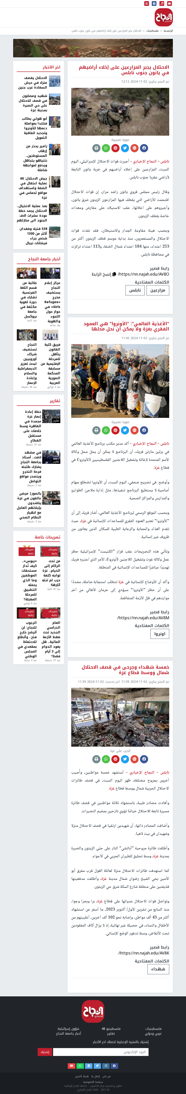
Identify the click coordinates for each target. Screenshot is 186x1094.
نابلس (135, 290)
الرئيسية (168, 30)
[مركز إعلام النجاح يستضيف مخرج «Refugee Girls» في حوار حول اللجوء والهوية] (50, 273)
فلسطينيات (152, 30)
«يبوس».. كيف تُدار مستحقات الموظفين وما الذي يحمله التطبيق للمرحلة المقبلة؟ (29, 580)
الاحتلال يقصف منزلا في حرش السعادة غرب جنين (32, 83)
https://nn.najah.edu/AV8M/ (143, 618)
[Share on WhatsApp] (106, 148)
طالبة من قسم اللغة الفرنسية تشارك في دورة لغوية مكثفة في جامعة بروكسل (28, 300)
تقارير (55, 401)
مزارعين (157, 290)
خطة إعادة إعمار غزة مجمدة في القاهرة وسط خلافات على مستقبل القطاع (30, 426)
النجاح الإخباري (164, 17)
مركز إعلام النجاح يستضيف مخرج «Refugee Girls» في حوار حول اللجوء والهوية (52, 302)
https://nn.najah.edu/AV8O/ (143, 274)
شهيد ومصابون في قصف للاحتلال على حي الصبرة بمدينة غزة (33, 103)
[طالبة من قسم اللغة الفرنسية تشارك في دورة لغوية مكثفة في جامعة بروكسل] (27, 273)
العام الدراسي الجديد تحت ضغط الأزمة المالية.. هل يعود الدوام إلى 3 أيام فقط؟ (51, 639)
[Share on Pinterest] (115, 148)
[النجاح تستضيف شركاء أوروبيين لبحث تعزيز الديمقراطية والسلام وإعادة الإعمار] (27, 335)
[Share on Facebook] (144, 148)
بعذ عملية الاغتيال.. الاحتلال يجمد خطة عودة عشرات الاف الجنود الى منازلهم (32, 213)
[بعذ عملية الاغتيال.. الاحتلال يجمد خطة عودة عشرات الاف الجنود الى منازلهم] (54, 209)
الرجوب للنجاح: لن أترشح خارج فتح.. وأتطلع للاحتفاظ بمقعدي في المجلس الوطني (27, 639)
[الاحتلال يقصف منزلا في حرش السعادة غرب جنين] (54, 81)
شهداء (158, 969)
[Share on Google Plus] (134, 148)
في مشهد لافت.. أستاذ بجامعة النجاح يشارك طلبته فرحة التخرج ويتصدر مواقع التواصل (30, 467)
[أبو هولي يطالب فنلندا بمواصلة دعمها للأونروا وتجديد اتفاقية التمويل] (54, 122)
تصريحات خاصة (47, 537)
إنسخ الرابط (102, 274)
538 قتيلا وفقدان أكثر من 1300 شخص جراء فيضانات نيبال (33, 236)
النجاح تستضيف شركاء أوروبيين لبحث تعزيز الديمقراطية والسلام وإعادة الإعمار (27, 363)
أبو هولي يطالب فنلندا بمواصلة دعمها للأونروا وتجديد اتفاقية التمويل (34, 128)
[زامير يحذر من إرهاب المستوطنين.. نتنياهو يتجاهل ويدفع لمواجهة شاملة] (54, 149)
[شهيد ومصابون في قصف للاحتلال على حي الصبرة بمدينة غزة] (54, 99)
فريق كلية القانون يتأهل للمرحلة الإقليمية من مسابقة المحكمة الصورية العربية (50, 363)
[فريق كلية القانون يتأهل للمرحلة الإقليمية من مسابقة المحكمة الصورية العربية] (50, 335)
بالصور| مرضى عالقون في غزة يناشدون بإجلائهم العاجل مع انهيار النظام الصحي (29, 505)
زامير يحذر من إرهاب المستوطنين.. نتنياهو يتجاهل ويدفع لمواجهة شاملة (35, 158)
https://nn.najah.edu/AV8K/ (143, 953)
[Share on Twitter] (125, 148)
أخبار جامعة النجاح (44, 259)
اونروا (159, 634)
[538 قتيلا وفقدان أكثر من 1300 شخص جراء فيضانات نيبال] (54, 232)
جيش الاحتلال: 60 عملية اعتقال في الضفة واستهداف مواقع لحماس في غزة (33, 188)
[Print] (96, 148)
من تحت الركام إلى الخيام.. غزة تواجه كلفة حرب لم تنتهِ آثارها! (51, 573)
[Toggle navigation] (146, 3)
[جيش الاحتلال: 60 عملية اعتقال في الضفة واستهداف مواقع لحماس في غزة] (54, 182)
